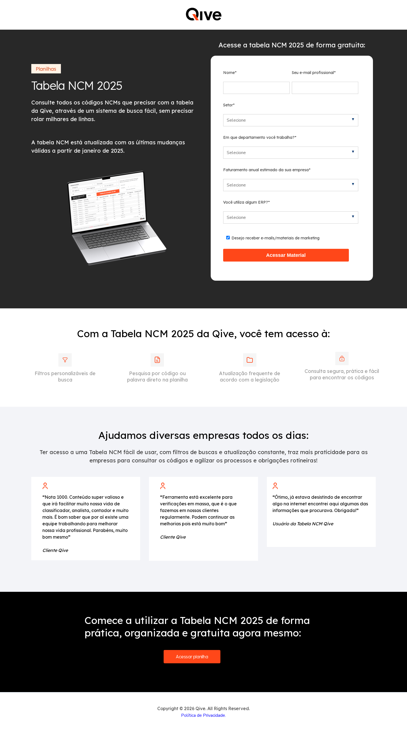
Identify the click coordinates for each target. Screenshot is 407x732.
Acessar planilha (192, 656)
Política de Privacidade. (203, 715)
